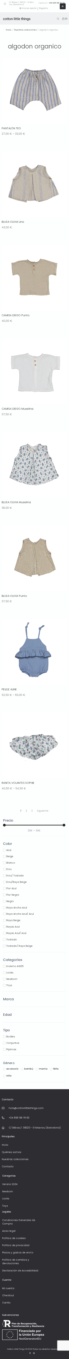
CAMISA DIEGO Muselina (17, 409)
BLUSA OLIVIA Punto (14, 596)
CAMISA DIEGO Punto (15, 315)
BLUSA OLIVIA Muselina (16, 502)
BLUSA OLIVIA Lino (13, 222)
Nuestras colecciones (25, 29)
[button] (63, 6)
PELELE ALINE (9, 689)
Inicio (9, 29)
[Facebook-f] (30, 1353)
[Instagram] (34, 1353)
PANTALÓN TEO (11, 128)
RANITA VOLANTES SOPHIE (18, 783)
